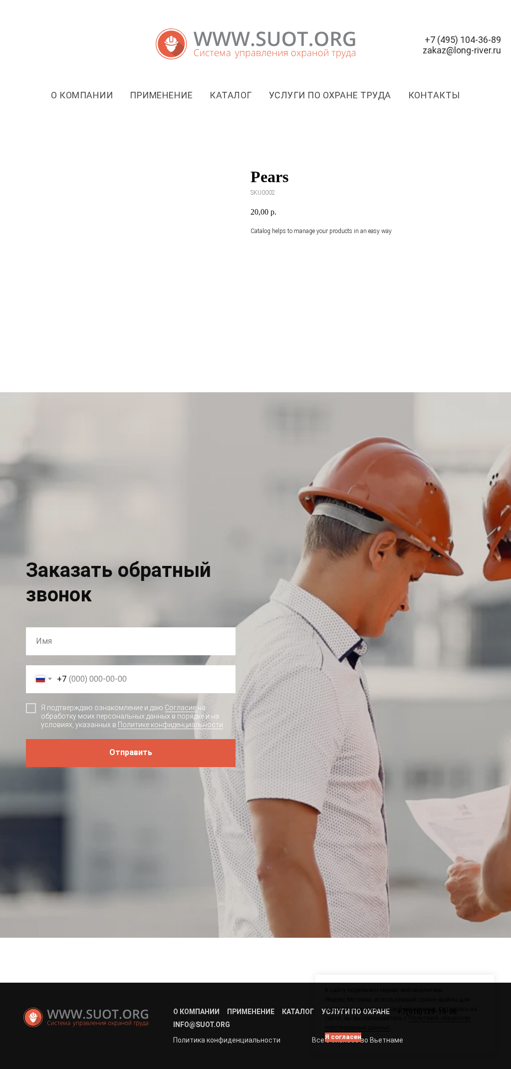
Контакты (434, 95)
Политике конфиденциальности (170, 879)
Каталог (231, 95)
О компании (82, 95)
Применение (161, 95)
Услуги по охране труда (330, 95)
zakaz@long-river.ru (462, 50)
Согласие (181, 863)
